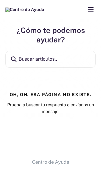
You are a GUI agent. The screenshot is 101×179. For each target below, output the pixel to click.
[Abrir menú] (91, 9)
